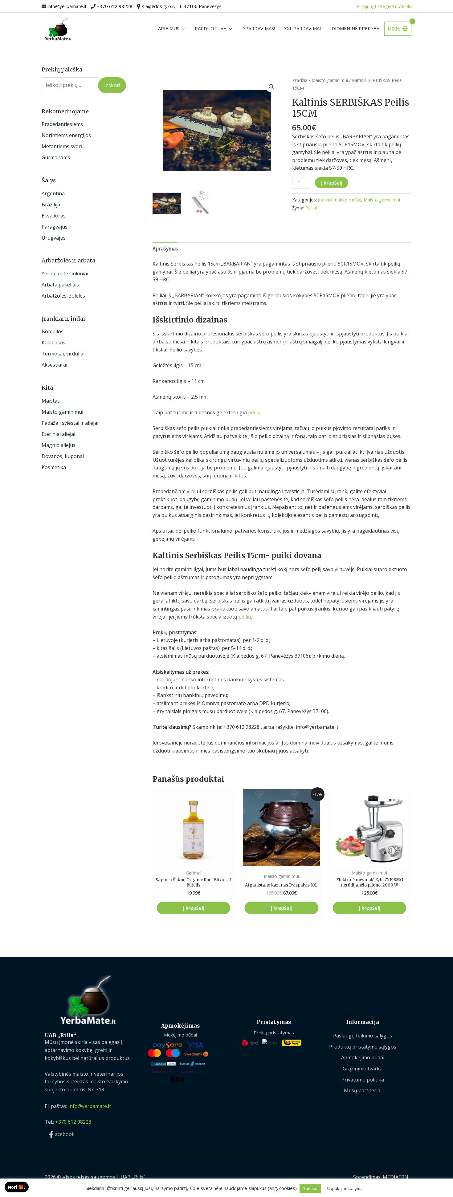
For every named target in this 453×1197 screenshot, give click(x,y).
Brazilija (51, 204)
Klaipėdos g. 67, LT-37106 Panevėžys (181, 6)
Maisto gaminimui (62, 411)
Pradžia (300, 80)
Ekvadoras (54, 215)
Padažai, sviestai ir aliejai (70, 423)
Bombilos (52, 331)
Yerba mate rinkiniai (65, 273)
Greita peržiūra (193, 860)
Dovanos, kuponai (63, 456)
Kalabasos (53, 342)
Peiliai (311, 208)
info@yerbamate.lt (67, 6)
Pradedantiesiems (62, 124)
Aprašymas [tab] (165, 248)
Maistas (51, 400)
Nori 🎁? (17, 1187)
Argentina (53, 193)
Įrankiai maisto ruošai (339, 200)
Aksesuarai (54, 364)
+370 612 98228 (115, 6)
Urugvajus (54, 237)
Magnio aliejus (59, 445)
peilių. (255, 412)
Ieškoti (112, 85)
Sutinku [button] (310, 1188)
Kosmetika (54, 467)
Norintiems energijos (66, 135)
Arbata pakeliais (60, 284)
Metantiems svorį (62, 146)
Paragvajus (54, 226)
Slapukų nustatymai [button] (345, 1188)
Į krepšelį (331, 182)
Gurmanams (56, 157)
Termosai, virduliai (63, 353)
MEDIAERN (395, 1177)
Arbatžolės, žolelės (63, 295)
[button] (271, 86)
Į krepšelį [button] (193, 907)
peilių (245, 616)
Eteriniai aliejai (58, 434)
